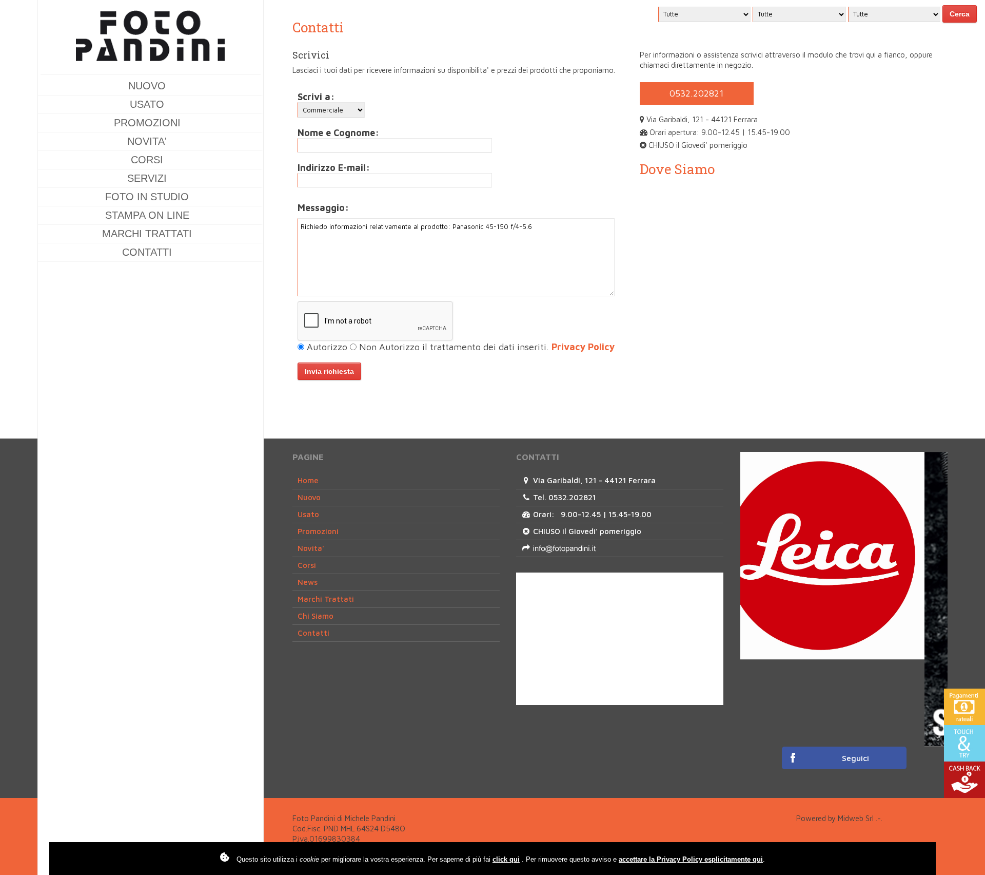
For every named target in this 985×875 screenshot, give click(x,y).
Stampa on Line (147, 215)
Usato (147, 104)
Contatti (147, 252)
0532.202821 (696, 93)
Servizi (147, 178)
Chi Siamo (315, 616)
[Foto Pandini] (151, 39)
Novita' (147, 141)
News (308, 582)
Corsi (147, 159)
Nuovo (147, 85)
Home (308, 480)
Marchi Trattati (147, 233)
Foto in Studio (147, 196)
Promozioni (147, 122)
